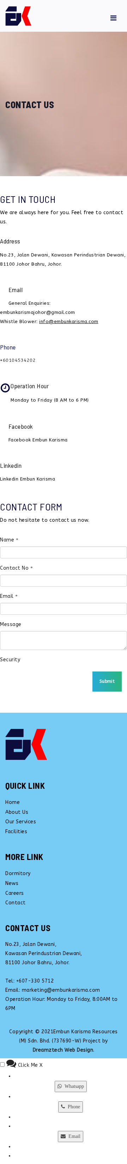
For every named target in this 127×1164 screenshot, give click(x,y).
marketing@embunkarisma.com (61, 990)
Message (11, 624)
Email (7, 596)
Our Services (20, 822)
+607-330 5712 (35, 981)
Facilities (16, 832)
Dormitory (18, 874)
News (11, 883)
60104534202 (19, 360)
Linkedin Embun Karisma (27, 479)
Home (12, 802)
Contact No (15, 568)
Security (10, 660)
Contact (15, 903)
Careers (14, 893)
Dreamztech (48, 1050)
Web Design (79, 1050)
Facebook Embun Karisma (38, 439)
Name (8, 540)
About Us (16, 812)
